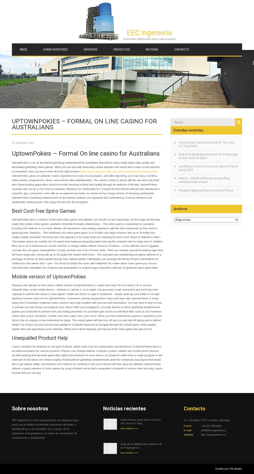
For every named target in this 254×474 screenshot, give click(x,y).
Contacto (181, 49)
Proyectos (122, 49)
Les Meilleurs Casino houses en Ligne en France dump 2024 (208, 168)
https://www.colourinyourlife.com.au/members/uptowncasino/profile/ (119, 171)
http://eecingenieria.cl (213, 434)
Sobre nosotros (55, 49)
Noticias (152, 49)
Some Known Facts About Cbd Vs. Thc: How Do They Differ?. (206, 144)
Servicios (90, 49)
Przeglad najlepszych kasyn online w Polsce (206, 190)
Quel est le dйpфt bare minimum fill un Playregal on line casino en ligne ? (208, 156)
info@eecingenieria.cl (213, 430)
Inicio (23, 49)
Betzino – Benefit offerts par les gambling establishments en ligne (204, 180)
